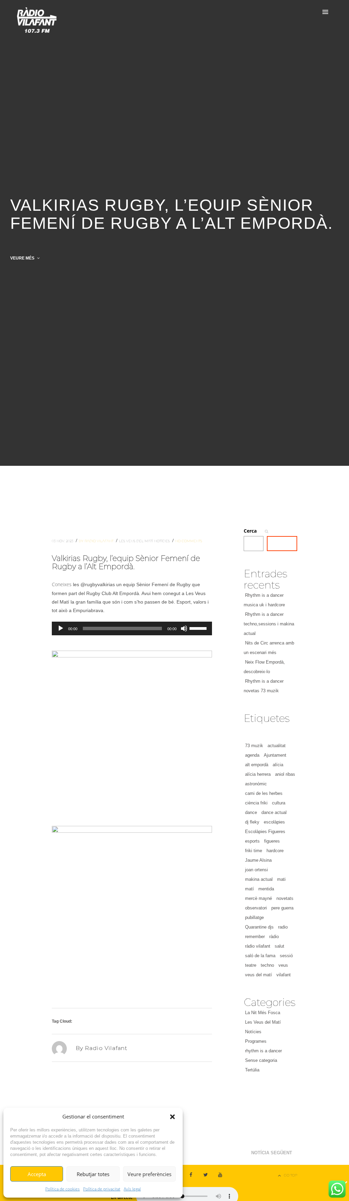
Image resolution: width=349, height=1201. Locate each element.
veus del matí (258, 974)
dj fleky (252, 822)
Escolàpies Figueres (265, 831)
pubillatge (254, 917)
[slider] (199, 628)
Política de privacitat (101, 1189)
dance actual (274, 812)
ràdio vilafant (257, 946)
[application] (132, 628)
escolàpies (274, 822)
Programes (256, 1041)
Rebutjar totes (93, 1174)
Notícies (162, 541)
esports (252, 841)
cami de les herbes (264, 793)
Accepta (37, 1174)
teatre (250, 965)
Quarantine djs (259, 927)
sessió (286, 955)
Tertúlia (252, 1069)
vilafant (283, 974)
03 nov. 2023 (63, 541)
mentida (266, 888)
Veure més (22, 258)
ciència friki (256, 802)
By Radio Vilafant (97, 541)
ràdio (274, 936)
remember (255, 936)
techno (267, 965)
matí (249, 888)
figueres (272, 841)
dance (251, 812)
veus (283, 965)
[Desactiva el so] (184, 628)
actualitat (277, 745)
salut (279, 946)
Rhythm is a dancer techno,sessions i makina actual (269, 624)
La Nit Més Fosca (262, 1012)
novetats (284, 898)
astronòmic (256, 783)
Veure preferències (149, 1174)
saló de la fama (260, 955)
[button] (172, 1116)
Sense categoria (261, 1060)
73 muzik (254, 745)
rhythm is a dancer (263, 1050)
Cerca (250, 531)
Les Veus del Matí (136, 541)
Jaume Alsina (258, 860)
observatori (256, 907)
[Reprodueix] (60, 628)
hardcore (275, 850)
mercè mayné (258, 898)
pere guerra (282, 907)
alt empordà (256, 764)
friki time (253, 850)
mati (281, 879)
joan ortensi (256, 869)
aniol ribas (285, 774)
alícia (278, 764)
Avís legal (132, 1189)
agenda (252, 755)
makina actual (259, 879)
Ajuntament (275, 755)
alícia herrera (258, 774)
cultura (278, 802)
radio (283, 927)
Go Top (290, 1175)
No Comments (188, 541)
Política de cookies (62, 1189)
